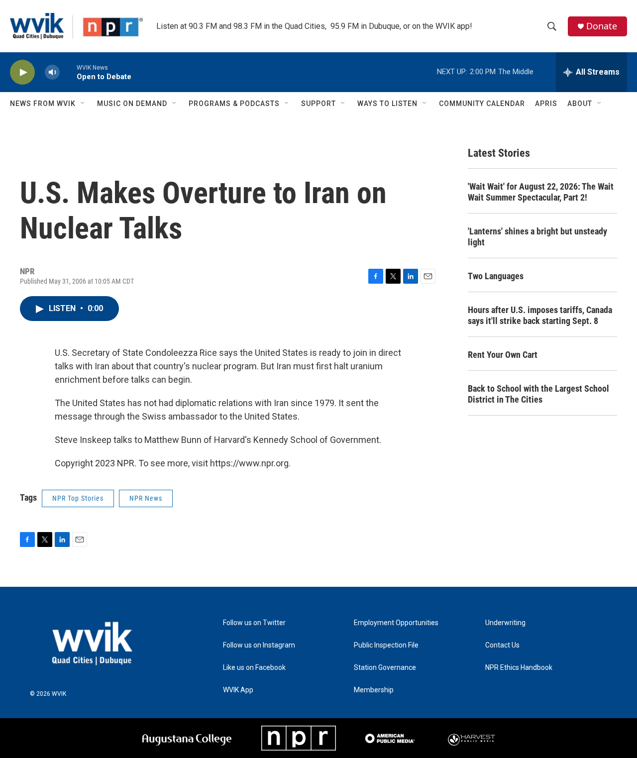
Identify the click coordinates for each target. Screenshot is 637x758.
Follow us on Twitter (254, 623)
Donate (601, 26)
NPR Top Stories (78, 498)
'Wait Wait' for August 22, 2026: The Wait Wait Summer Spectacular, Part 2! (541, 192)
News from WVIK (43, 104)
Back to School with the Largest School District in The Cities (538, 394)
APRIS (546, 104)
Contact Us (502, 645)
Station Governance (385, 667)
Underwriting (505, 623)
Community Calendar (482, 104)
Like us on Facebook (254, 667)
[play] (22, 72)
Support (318, 104)
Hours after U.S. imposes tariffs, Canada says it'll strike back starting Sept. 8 (540, 315)
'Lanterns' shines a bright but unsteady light (537, 236)
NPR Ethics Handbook (518, 667)
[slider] (68, 72)
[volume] (52, 72)
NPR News (145, 498)
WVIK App (238, 690)
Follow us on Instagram (259, 645)
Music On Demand (132, 104)
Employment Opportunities (396, 623)
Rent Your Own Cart (502, 354)
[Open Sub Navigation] (83, 104)
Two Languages (496, 276)
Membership (374, 690)
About (579, 104)
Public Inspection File (386, 645)
